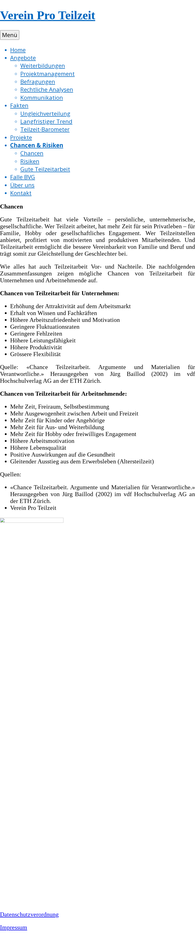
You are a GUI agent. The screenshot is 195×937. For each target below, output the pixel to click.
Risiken (29, 161)
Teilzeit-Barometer (45, 129)
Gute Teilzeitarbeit (45, 169)
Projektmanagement (47, 74)
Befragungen (37, 81)
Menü (9, 35)
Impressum (13, 927)
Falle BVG (22, 177)
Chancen (31, 153)
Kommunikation (41, 97)
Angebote (23, 58)
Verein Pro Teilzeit (47, 15)
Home (18, 50)
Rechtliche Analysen (46, 89)
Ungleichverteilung (45, 113)
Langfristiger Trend (46, 121)
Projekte (21, 137)
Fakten (19, 105)
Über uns (22, 185)
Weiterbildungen (42, 66)
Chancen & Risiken (36, 145)
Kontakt (20, 193)
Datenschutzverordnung (29, 914)
